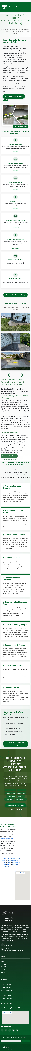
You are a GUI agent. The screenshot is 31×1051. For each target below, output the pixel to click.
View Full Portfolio (15, 375)
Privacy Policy (8, 1049)
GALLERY (3, 967)
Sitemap (15, 1049)
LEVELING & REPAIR (6, 995)
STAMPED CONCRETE (6, 993)
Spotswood (5, 864)
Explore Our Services (9, 459)
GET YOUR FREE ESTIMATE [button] (15, 805)
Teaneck (15, 864)
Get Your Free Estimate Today (15, 744)
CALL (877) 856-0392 (16, 809)
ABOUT (3, 972)
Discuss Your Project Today (15, 295)
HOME (2, 961)
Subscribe (26, 1041)
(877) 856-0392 (8, 945)
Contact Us (21, 1049)
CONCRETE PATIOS (6, 987)
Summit (15, 860)
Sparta (4, 862)
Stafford (10, 860)
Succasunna (16, 858)
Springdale (5, 866)
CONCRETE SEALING (6, 998)
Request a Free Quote (9, 456)
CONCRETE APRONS (6, 985)
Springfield (11, 858)
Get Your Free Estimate (14, 96)
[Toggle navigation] (28, 6)
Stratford (10, 862)
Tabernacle (16, 862)
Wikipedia (2, 838)
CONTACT (3, 969)
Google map (9, 838)
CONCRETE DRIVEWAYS (7, 990)
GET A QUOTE (4, 975)
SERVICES (3, 964)
